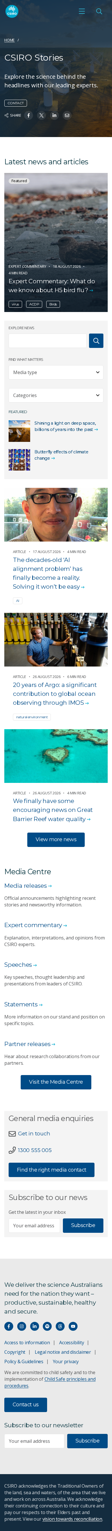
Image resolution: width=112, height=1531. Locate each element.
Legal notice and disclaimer (63, 1352)
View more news (56, 839)
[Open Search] (99, 11)
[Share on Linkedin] (54, 115)
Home (9, 40)
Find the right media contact (51, 1170)
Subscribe (83, 1225)
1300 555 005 (34, 1150)
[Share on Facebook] (28, 115)
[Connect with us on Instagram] (21, 1326)
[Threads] (60, 1326)
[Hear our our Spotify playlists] (47, 1326)
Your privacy (66, 1361)
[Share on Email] (67, 115)
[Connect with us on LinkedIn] (34, 1326)
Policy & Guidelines (23, 1361)
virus (15, 304)
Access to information (27, 1342)
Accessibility (71, 1342)
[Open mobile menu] (82, 11)
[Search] (96, 341)
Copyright (14, 1352)
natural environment (32, 717)
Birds (53, 304)
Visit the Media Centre (56, 1082)
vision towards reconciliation (73, 1519)
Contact (15, 103)
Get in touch (34, 1133)
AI (17, 600)
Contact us (26, 1404)
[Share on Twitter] (41, 115)
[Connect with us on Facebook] (8, 1326)
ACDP (34, 304)
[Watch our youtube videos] (73, 1326)
